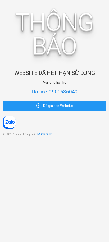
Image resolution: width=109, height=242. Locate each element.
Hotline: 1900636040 (54, 92)
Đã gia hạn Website (57, 106)
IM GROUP (44, 134)
